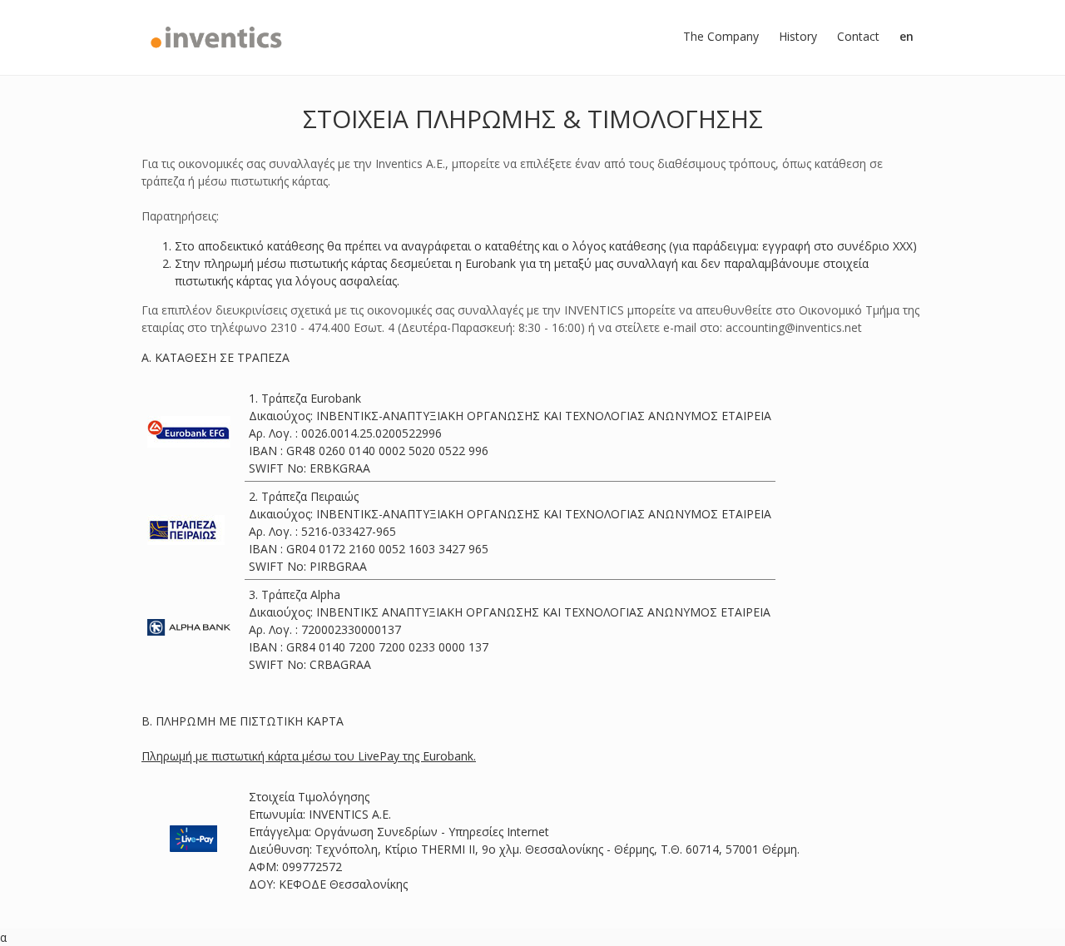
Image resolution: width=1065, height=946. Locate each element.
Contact (858, 36)
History (798, 36)
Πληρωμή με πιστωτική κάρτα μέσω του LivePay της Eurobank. (308, 756)
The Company (721, 36)
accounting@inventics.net (794, 327)
